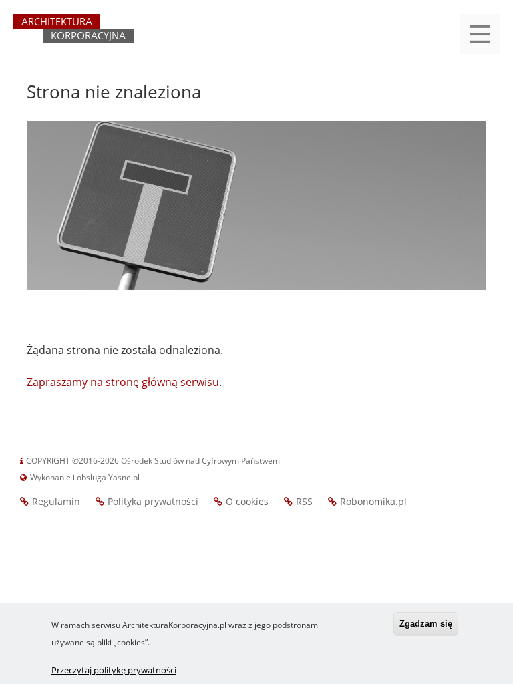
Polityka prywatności (153, 501)
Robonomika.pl (373, 501)
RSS (304, 501)
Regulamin (56, 501)
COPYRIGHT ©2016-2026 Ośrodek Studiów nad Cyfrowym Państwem (153, 460)
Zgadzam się (425, 624)
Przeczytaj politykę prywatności (113, 670)
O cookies (247, 501)
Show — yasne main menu (480, 34)
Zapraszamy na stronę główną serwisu (123, 382)
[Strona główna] (73, 34)
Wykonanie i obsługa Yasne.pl (85, 477)
